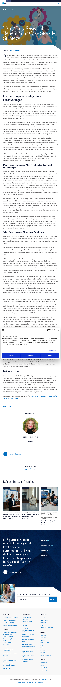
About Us (43, 635)
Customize (30, 355)
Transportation (7, 668)
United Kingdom (45, 670)
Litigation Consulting (8, 623)
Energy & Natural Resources (7, 643)
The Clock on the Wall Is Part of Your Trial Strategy (30, 516)
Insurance (5, 655)
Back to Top (7, 406)
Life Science (6, 658)
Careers (43, 640)
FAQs (42, 645)
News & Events (45, 643)
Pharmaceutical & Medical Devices (10, 661)
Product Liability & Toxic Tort (28, 655)
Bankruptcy (25, 628)
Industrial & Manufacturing (10, 653)
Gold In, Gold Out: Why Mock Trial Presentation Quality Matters (11, 516)
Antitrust (24, 625)
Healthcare (6, 647)
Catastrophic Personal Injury (28, 631)
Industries (6, 629)
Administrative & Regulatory (26, 618)
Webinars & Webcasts (47, 627)
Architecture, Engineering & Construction (10, 633)
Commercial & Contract (28, 634)
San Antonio (44, 667)
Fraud (23, 641)
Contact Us (44, 662)
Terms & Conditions (32, 682)
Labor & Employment (27, 649)
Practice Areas (27, 614)
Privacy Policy (21, 682)
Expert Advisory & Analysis (10, 618)
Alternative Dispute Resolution (27, 622)
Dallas (42, 665)
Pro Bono (43, 650)
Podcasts (44, 551)
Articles (44, 540)
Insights (44, 614)
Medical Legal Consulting (10, 625)
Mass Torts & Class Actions (27, 652)
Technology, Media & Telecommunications (9, 664)
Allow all (49, 355)
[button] (54, 4)
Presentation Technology (49, 518)
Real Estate (25, 661)
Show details (52, 350)
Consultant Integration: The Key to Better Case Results (49, 523)
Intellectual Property (27, 644)
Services (44, 556)
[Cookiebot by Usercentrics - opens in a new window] (48, 330)
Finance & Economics (28, 639)
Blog (42, 625)
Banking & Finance (8, 636)
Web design (43, 679)
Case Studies (45, 546)
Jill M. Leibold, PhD (30, 437)
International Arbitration (28, 646)
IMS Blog (43, 652)
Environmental (25, 637)
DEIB (42, 647)
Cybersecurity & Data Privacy (9, 639)
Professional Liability (27, 659)
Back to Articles (10, 10)
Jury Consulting (15, 50)
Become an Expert (46, 655)
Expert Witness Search (47, 514)
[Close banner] (58, 330)
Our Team (43, 638)
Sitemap (40, 682)
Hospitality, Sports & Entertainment (9, 649)
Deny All (11, 355)
